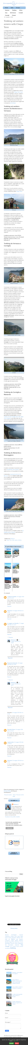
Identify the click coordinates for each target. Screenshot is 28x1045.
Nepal (10, 942)
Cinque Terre (19, 191)
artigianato (17, 944)
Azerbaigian (14, 934)
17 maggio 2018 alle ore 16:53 (16, 641)
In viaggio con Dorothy (13, 623)
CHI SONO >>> (14, 800)
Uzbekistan (20, 943)
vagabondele (10, 742)
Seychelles (7, 943)
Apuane (7, 934)
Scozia (21, 942)
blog (22, 945)
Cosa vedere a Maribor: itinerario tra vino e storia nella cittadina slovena (17, 981)
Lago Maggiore (19, 939)
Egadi (18, 936)
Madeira (16, 940)
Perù (13, 942)
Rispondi (9, 606)
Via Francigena (9, 944)
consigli (7, 946)
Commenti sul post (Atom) (14, 798)
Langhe (12, 940)
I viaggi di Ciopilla (11, 596)
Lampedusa (7, 940)
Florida (9, 937)
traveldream (7, 948)
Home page (14, 795)
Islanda (18, 937)
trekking (19, 540)
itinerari (11, 946)
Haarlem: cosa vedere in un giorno (17, 973)
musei (14, 946)
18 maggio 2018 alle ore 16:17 (16, 684)
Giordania (14, 937)
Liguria (16, 540)
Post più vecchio (20, 794)
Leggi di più (15, 1040)
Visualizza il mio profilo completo (12, 816)
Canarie (21, 934)
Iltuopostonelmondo (12, 663)
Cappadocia (7, 936)
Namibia (7, 942)
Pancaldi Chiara (11, 729)
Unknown (9, 610)
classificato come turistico (13, 469)
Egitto (21, 936)
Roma (18, 942)
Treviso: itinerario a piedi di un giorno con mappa (17, 1003)
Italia (13, 540)
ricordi (17, 946)
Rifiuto (17, 1043)
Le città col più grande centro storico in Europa (17, 995)
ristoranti (21, 946)
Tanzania (12, 943)
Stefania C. (13, 640)
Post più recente (8, 794)
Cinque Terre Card (18, 92)
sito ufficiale (13, 103)
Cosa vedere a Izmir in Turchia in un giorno (17, 987)
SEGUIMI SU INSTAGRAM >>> (14, 853)
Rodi (16, 942)
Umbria (16, 943)
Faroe (6, 937)
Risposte (11, 637)
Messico (21, 940)
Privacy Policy (7, 791)
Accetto (11, 1043)
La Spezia (11, 939)
